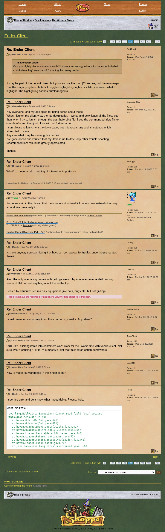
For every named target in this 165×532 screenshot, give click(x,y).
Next (155, 456)
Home (22, 4)
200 (142, 42)
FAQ (156, 26)
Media (22, 10)
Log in (143, 10)
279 (158, 42)
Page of (92, 41)
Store (107, 4)
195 (112, 42)
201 (148, 42)
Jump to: (91, 472)
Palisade (27, 225)
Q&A (58, 10)
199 (136, 42)
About (57, 4)
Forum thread (94, 215)
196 (118, 42)
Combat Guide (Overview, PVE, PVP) (25, 232)
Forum (143, 4)
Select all (21, 408)
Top (157, 95)
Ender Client (16, 35)
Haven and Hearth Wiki (18, 215)
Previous (11, 456)
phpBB (67, 528)
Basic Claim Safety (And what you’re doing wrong (32, 222)
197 (124, 42)
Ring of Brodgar (22, 494)
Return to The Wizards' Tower (22, 471)
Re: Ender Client (20, 50)
